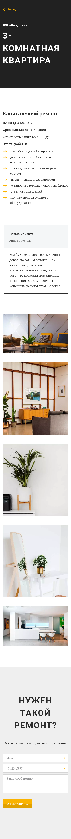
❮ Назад (10, 9)
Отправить (17, 804)
